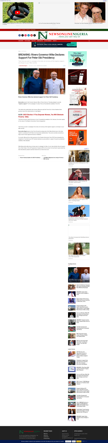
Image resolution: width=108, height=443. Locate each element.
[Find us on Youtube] (31, 35)
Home (19, 51)
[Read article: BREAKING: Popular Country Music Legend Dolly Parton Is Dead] (72, 322)
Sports (54, 40)
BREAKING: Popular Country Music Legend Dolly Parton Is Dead (83, 321)
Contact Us (28, 29)
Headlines (20, 40)
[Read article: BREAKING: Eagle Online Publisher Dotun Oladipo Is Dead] (72, 294)
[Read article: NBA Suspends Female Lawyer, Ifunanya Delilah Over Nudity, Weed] (72, 335)
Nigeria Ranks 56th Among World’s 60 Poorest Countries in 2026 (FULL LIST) (83, 300)
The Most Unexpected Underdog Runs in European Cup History (82, 328)
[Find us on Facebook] (19, 35)
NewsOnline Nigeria (23, 65)
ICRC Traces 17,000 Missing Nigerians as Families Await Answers (82, 383)
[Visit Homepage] (63, 35)
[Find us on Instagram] (25, 35)
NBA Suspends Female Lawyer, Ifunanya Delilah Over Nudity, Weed (81, 335)
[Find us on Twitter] (22, 35)
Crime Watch (40, 40)
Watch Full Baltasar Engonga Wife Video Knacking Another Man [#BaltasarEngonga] (83, 286)
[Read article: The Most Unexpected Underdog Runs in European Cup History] (72, 329)
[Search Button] (89, 41)
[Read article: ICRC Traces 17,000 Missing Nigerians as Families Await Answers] (72, 383)
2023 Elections (23, 51)
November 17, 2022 (32, 65)
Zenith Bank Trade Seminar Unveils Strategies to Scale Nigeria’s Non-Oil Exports (82, 411)
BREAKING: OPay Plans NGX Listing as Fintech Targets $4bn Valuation (82, 369)
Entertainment (48, 40)
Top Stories (27, 40)
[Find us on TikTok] (34, 35)
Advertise (23, 29)
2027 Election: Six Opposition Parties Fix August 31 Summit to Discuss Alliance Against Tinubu (82, 354)
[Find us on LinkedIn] (28, 35)
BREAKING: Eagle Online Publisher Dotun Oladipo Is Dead (82, 293)
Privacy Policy (33, 29)
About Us (20, 29)
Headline (45, 65)
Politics (34, 40)
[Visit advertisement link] (54, 45)
